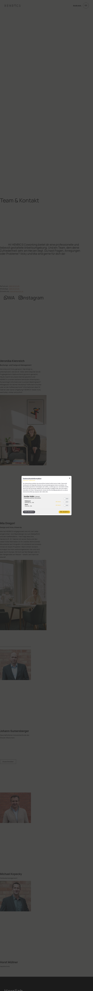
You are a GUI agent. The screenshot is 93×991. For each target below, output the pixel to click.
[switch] (66, 498)
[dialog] (46, 495)
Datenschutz (32, 480)
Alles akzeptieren (64, 512)
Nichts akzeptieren (29, 512)
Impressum (25, 480)
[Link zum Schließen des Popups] (69, 478)
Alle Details (58, 501)
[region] (46, 502)
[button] (64, 499)
